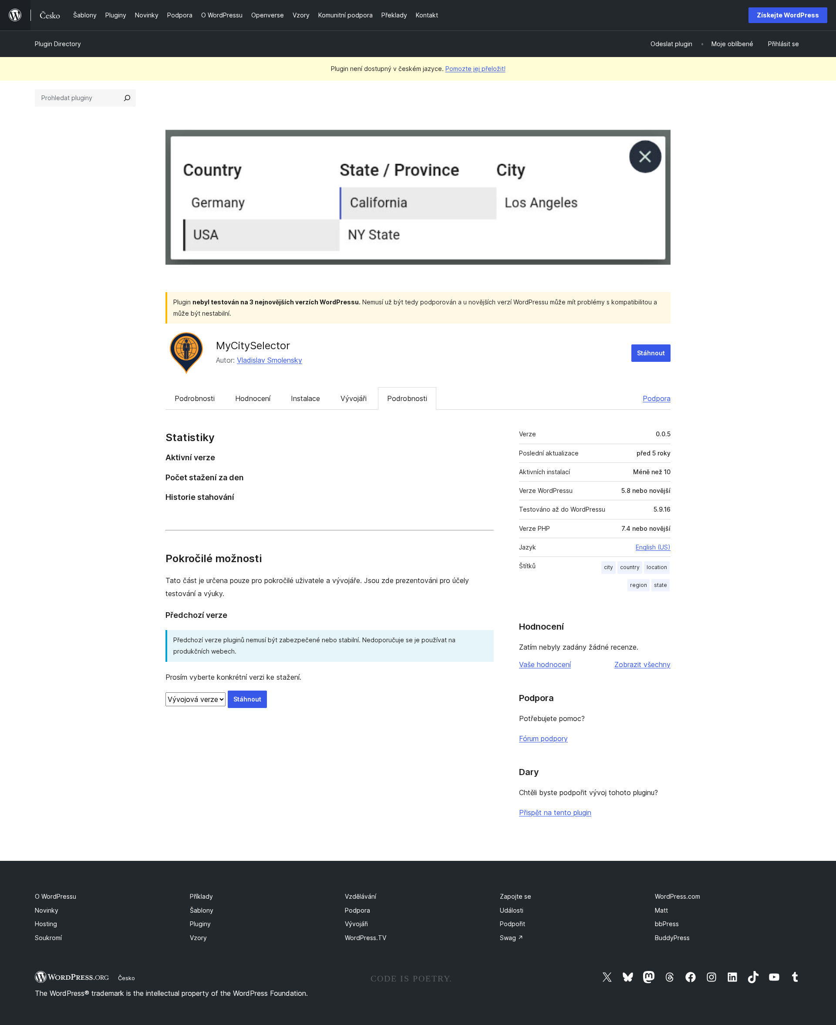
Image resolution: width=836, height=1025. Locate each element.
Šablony (201, 910)
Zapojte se (515, 896)
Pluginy (200, 923)
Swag (511, 937)
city (608, 567)
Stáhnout (651, 353)
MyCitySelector (253, 345)
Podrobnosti (195, 398)
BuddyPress (672, 937)
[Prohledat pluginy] (127, 98)
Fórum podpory (543, 738)
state (660, 585)
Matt (661, 910)
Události (511, 910)
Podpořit (512, 923)
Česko (126, 977)
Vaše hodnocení (545, 664)
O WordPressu (55, 896)
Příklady (201, 896)
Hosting (46, 923)
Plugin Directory (58, 43)
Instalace (305, 398)
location (657, 567)
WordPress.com (677, 896)
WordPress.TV (365, 937)
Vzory (198, 937)
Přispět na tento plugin (555, 812)
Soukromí (48, 937)
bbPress (667, 923)
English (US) (653, 547)
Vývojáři (353, 398)
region (638, 585)
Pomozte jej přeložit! (475, 68)
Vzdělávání (360, 896)
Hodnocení (252, 398)
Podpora (657, 398)
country (630, 567)
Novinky (46, 910)
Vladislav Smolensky (269, 360)
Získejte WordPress (788, 15)
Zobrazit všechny (642, 664)
